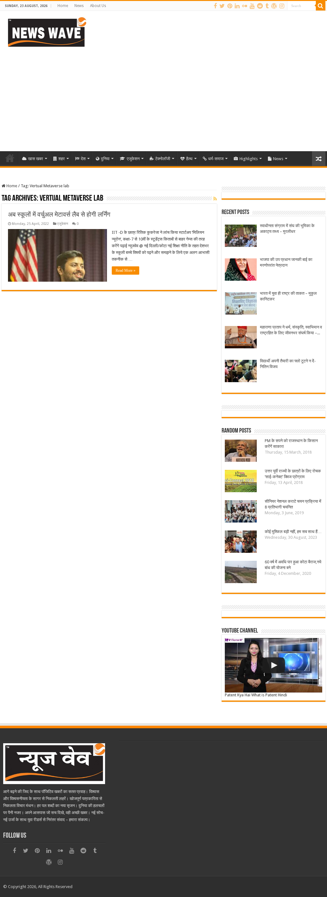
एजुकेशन (133, 158)
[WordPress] (274, 6)
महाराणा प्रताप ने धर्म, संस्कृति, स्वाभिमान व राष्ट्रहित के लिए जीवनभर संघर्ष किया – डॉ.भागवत (291, 330)
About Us (98, 6)
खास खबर (35, 158)
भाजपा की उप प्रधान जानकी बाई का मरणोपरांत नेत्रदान (286, 262)
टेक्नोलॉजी (162, 158)
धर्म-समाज (216, 158)
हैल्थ (189, 158)
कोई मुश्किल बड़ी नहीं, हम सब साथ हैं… (293, 531)
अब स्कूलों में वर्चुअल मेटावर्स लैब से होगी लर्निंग (59, 214)
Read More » (125, 270)
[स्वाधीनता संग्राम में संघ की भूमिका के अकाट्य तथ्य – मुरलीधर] (241, 236)
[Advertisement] (163, 97)
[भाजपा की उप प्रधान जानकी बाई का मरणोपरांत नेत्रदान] (241, 270)
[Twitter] (222, 6)
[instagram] (282, 6)
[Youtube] (252, 6)
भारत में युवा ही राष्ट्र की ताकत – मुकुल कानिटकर (288, 296)
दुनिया (105, 158)
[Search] (320, 6)
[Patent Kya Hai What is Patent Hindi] (273, 665)
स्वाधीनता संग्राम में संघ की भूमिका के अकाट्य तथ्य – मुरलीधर (287, 228)
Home (62, 6)
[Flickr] (244, 6)
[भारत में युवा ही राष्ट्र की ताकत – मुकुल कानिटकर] (241, 304)
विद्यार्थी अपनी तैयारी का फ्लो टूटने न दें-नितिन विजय (288, 364)
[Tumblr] (267, 6)
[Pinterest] (230, 6)
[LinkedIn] (237, 6)
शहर (61, 158)
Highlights (249, 158)
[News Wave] (46, 32)
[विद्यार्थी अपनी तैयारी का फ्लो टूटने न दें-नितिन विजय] (241, 372)
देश (83, 158)
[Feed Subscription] (215, 198)
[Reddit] (259, 6)
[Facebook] (215, 6)
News (79, 6)
